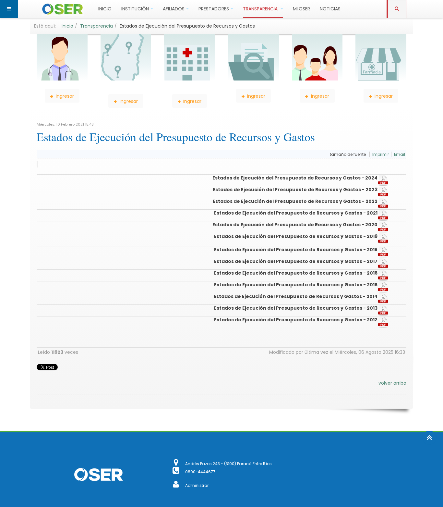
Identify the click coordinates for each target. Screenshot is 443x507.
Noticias (330, 9)
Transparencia (261, 9)
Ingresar (64, 96)
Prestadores (213, 9)
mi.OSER (301, 9)
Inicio (105, 9)
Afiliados (174, 9)
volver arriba (392, 383)
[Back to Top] (429, 438)
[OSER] (63, 9)
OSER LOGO (98, 474)
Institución (135, 9)
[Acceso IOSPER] (176, 485)
